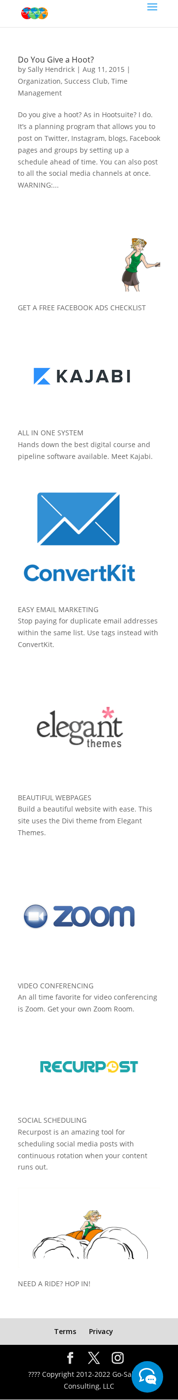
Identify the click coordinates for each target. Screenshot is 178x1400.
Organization (39, 81)
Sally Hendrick (51, 69)
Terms (65, 1331)
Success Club (86, 81)
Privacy (101, 1331)
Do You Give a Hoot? (56, 59)
